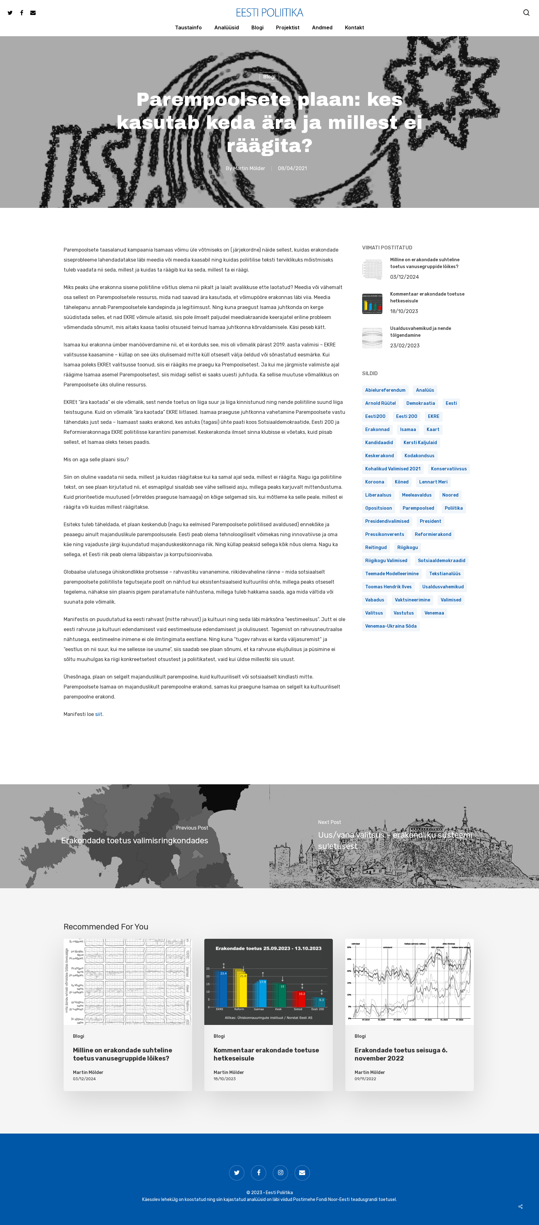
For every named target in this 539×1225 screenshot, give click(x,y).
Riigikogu (407, 547)
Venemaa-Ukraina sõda (391, 626)
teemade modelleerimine (392, 573)
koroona (374, 482)
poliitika (454, 508)
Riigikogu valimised (386, 560)
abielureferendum (385, 390)
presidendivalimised (387, 521)
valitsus (374, 613)
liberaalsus (378, 495)
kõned (402, 482)
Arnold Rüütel (380, 403)
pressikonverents (384, 534)
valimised (451, 600)
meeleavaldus (417, 495)
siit (98, 714)
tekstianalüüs (445, 573)
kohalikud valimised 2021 (392, 469)
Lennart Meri (433, 482)
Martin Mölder (249, 168)
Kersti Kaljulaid (420, 442)
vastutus (404, 613)
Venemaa (434, 613)
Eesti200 (375, 416)
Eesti (451, 403)
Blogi (269, 77)
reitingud (376, 547)
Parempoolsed (418, 508)
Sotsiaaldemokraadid (441, 560)
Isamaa (408, 429)
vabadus (374, 600)
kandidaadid (379, 442)
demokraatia (420, 403)
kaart (433, 429)
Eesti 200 (406, 416)
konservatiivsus (449, 469)
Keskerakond (379, 455)
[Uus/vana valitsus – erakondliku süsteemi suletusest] (404, 836)
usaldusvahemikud (443, 587)
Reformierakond (433, 534)
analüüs (425, 390)
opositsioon (378, 508)
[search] (526, 12)
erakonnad (377, 429)
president (430, 521)
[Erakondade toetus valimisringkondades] (135, 836)
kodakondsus (420, 455)
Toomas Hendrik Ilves (388, 587)
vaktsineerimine (412, 600)
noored (450, 495)
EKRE (433, 416)
